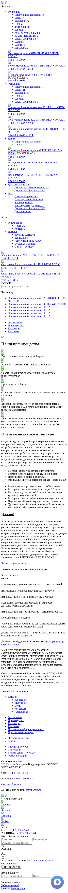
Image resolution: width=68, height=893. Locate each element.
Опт (10, 193)
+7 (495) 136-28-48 (17, 772)
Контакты (13, 331)
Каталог (12, 696)
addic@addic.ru (32, 789)
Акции (12, 741)
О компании (15, 322)
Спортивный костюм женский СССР (29, 307)
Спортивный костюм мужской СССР (29, 310)
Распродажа (21, 711)
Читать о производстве (14, 563)
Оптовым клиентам (19, 738)
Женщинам (21, 699)
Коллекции (14, 328)
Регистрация (18, 888)
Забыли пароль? (10, 885)
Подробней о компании (14, 691)
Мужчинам (21, 702)
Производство (16, 325)
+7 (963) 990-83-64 (22, 778)
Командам (20, 708)
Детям (18, 705)
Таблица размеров (25, 234)
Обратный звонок (11, 784)
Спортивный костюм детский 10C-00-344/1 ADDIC (37, 304)
